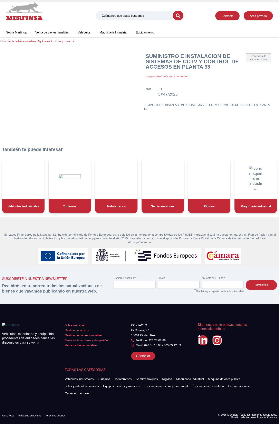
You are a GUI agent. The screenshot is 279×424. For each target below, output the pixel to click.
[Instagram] (217, 340)
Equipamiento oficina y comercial (56, 41)
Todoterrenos (116, 206)
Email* (161, 278)
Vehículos (84, 32)
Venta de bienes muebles (52, 32)
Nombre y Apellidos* (125, 278)
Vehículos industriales (23, 206)
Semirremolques (162, 206)
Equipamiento (145, 32)
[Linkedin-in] (203, 340)
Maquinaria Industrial (113, 32)
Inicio (3, 41)
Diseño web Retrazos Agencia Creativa (254, 417)
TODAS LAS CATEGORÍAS (85, 370)
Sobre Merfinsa (16, 32)
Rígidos (209, 206)
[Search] (178, 15)
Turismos (69, 206)
